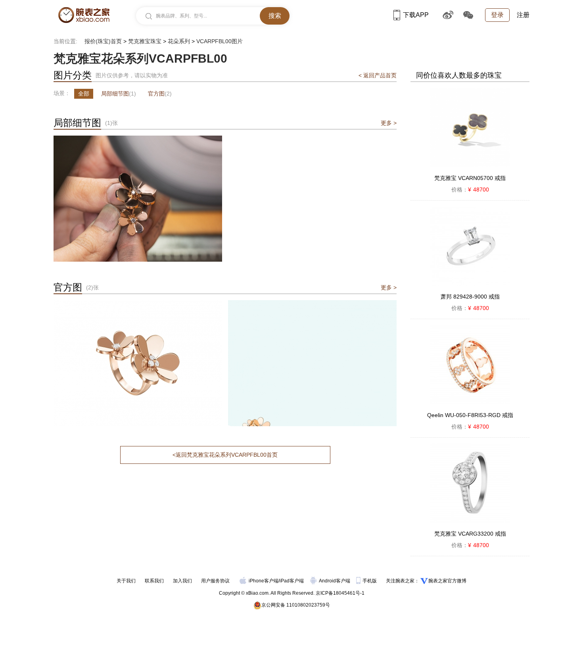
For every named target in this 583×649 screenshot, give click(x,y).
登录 (497, 14)
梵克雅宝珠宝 (144, 41)
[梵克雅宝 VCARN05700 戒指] (470, 127)
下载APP (416, 14)
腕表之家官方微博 (447, 581)
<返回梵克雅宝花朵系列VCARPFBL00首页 (225, 455)
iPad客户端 (292, 581)
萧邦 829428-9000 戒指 (470, 296)
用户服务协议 (215, 581)
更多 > (389, 123)
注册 (523, 14)
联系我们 (154, 581)
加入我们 (182, 581)
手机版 (370, 581)
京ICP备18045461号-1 (340, 593)
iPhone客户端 (263, 581)
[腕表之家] (83, 15)
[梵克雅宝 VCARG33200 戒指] (470, 483)
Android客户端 (335, 581)
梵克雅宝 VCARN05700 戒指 (470, 178)
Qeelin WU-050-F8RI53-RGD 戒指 (470, 415)
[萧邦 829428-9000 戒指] (470, 246)
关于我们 (126, 581)
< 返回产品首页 (378, 75)
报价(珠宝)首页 (103, 41)
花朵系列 (179, 41)
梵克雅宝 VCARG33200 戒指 (470, 533)
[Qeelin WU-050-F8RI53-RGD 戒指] (470, 364)
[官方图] (138, 303)
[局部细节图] (138, 139)
